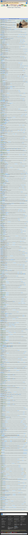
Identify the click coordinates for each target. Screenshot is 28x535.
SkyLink (1, 212)
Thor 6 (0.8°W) (2, 124)
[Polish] (8, 532)
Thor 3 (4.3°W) (2, 381)
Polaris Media (4, 281)
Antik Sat (1, 138)
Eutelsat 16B (2, 330)
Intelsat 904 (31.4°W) (3, 128)
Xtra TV (1, 207)
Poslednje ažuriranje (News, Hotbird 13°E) (16, 519)
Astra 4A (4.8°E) (2, 30)
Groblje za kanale (3, 524)
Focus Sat (1, 173)
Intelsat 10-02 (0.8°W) (3, 99)
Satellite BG (1, 287)
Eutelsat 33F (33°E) (3, 249)
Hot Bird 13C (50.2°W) (3, 52)
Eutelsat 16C (2, 284)
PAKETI (12, 2)
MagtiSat (1, 56)
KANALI (10, 2)
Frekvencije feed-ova (16, 527)
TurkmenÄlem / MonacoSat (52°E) (4, 39)
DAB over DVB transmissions (3, 526)
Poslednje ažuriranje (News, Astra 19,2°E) (23, 519)
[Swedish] (4, 532)
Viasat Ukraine (3, 74)
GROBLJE (2, 3)
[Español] (6, 532)
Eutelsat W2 (2, 337)
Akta (0, 279)
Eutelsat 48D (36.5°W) (3, 309)
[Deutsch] (3, 532)
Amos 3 (1, 177)
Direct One (4, 173)
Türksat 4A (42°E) (2, 42)
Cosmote (1, 64)
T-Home (1, 41)
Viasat (1, 32)
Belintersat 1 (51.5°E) (3, 170)
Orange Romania (2, 114)
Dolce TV (4, 162)
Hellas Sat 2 (2, 282)
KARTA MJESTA (5, 3)
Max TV (1, 246)
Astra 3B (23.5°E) (2, 65)
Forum (15, 528)
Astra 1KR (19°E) (2, 302)
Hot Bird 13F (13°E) (3, 26)
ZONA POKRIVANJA (16, 2)
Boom (0, 273)
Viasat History (3, 20)
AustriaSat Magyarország (2, 214)
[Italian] (7, 532)
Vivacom (1, 20)
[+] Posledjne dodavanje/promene (4, 521)
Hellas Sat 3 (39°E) (2, 80)
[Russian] (13, 532)
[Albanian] (16, 532)
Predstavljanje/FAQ (3, 516)
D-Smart (1, 44)
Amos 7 (1, 184)
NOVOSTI (2, 2)
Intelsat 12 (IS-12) (2, 191)
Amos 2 (1, 271)
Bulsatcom (1, 93)
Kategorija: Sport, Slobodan (10, 527)
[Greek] (10, 532)
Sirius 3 (1, 498)
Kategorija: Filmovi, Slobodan (10, 528)
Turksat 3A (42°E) (2, 244)
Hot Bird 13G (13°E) (3, 28)
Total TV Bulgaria (4, 292)
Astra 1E (1, 397)
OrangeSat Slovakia (5, 150)
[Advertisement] (14, 13)
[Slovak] (9, 532)
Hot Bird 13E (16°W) (3, 242)
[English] (1, 532)
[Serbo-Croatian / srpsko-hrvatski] (14, 532)
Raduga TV (1, 345)
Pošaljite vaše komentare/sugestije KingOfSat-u (23, 517)
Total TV (1, 110)
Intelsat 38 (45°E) (2, 115)
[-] (5, 2)
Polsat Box (1, 232)
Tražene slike (9, 524)
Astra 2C (1, 493)
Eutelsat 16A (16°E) (3, 37)
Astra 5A (1, 496)
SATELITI (7, 2)
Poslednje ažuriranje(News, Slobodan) (10, 519)
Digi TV (1, 36)
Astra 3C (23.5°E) (2, 141)
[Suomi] (11, 532)
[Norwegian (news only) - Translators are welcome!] (5, 532)
